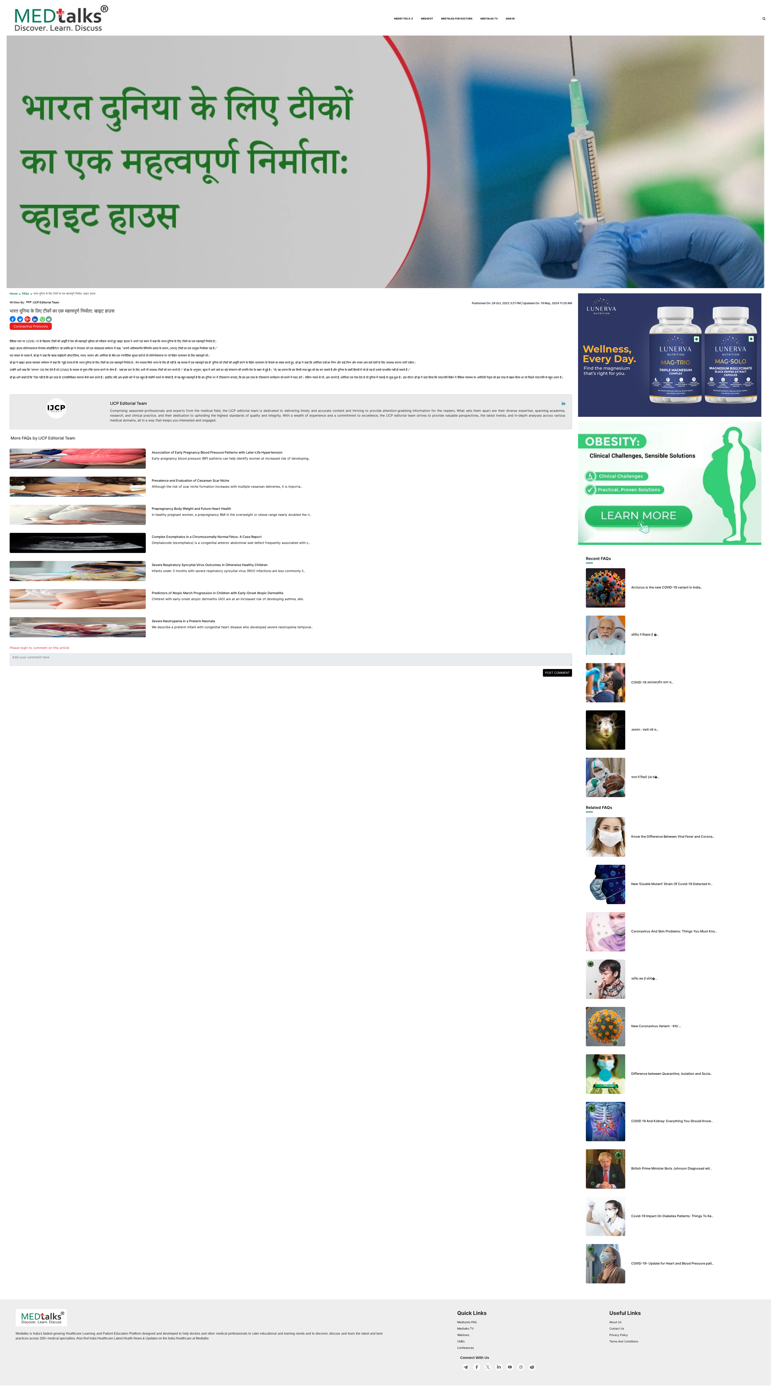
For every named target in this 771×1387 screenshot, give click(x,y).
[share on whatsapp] (42, 319)
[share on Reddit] (49, 319)
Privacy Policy (618, 1335)
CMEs (461, 1341)
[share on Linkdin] (34, 319)
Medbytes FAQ (467, 1322)
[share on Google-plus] (27, 319)
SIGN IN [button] (510, 18)
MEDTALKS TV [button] (489, 18)
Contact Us (616, 1328)
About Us (615, 1322)
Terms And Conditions (623, 1341)
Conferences (465, 1347)
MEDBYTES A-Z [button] (403, 18)
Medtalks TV (465, 1328)
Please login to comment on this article (39, 648)
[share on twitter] (19, 319)
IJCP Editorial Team (46, 302)
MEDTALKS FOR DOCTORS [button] (456, 18)
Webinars (463, 1335)
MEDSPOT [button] (427, 18)
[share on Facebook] (13, 319)
